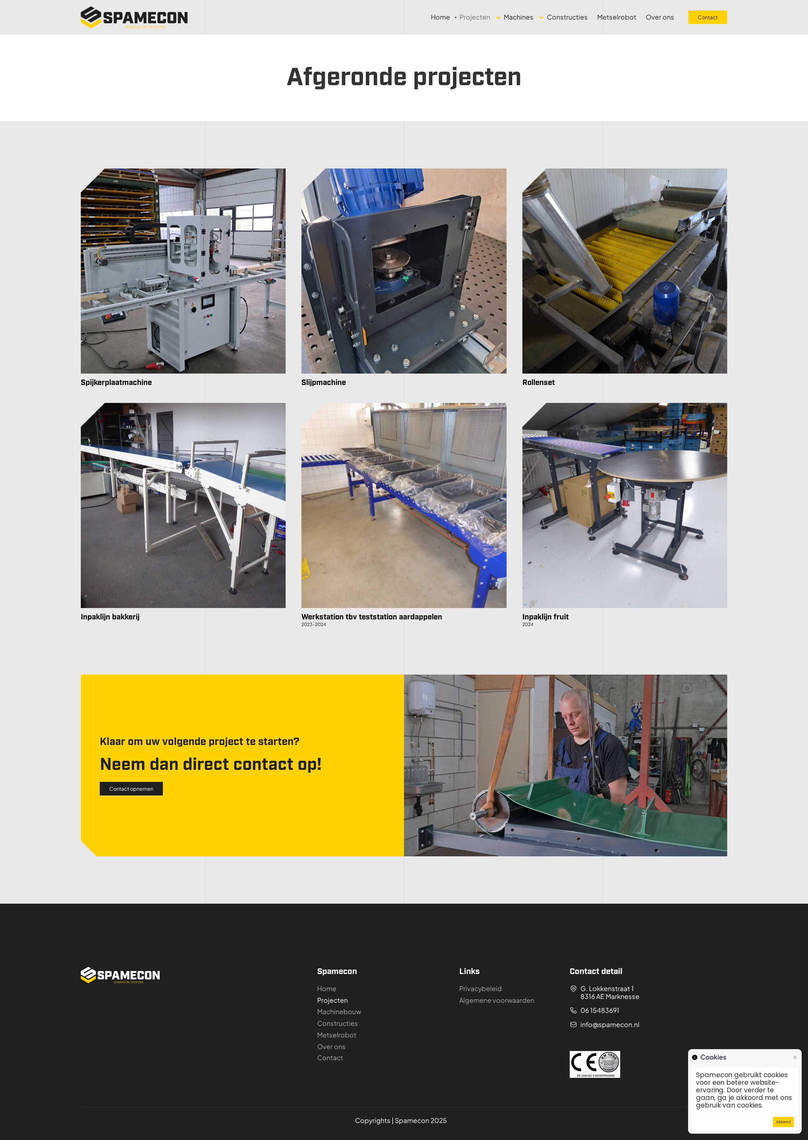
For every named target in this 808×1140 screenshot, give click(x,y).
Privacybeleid (480, 989)
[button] (516, 17)
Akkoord (783, 1122)
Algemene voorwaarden (496, 1000)
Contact (708, 17)
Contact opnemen (131, 788)
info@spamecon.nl (609, 1025)
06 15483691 (599, 1010)
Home (440, 17)
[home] (134, 17)
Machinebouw (339, 1012)
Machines (518, 17)
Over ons (660, 17)
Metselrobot (616, 17)
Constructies (567, 17)
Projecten (475, 17)
